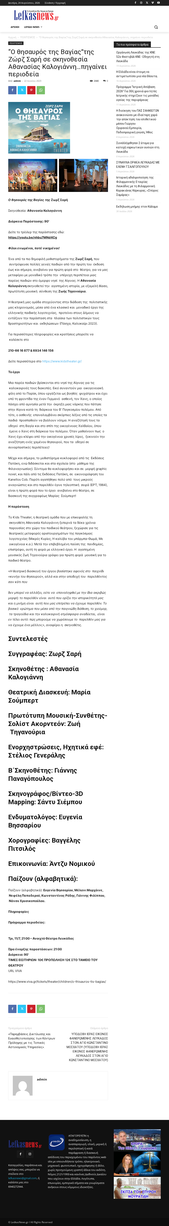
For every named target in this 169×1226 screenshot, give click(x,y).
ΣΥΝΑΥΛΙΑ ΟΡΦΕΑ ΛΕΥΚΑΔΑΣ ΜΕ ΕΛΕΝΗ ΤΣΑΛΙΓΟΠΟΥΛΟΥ (138, 164)
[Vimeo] (152, 3)
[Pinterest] (31, 90)
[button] (156, 27)
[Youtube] (158, 3)
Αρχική (12, 37)
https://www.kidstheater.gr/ (62, 361)
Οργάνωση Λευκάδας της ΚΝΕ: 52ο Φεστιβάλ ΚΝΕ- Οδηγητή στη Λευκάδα (138, 57)
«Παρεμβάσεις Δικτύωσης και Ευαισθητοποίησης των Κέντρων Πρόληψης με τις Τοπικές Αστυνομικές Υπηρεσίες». (31, 1040)
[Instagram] (141, 3)
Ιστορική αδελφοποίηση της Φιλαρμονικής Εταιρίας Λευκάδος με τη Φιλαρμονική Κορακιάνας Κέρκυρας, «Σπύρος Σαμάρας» (137, 186)
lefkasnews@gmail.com (22, 1178)
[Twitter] (147, 3)
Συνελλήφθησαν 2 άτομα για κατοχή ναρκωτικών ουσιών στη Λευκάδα (137, 147)
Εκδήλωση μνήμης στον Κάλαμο (137, 206)
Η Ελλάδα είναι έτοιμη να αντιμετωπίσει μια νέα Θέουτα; (136, 74)
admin (17, 80)
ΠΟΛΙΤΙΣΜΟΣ (27, 37)
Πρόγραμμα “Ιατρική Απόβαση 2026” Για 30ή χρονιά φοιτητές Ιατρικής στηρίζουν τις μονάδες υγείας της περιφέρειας (137, 93)
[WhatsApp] (41, 90)
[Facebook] (135, 3)
